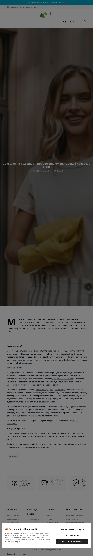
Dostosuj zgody (72, 535)
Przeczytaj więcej (12, 541)
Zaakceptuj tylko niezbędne (71, 529)
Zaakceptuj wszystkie (72, 541)
